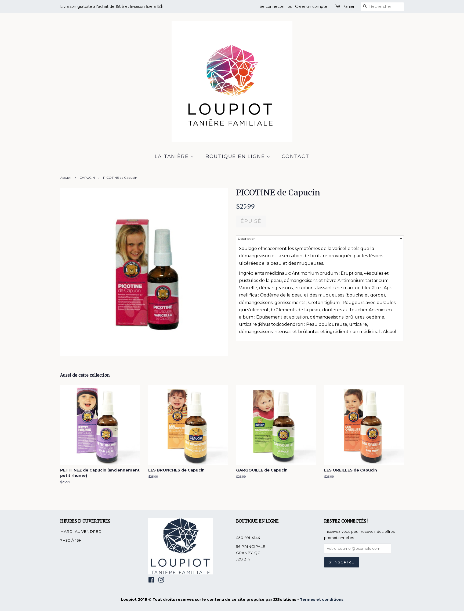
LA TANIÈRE (172, 156)
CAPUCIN (87, 178)
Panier (348, 6)
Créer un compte (311, 6)
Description (247, 239)
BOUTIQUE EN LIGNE (236, 156)
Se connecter (272, 6)
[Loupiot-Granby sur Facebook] (151, 581)
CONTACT (295, 156)
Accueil (65, 178)
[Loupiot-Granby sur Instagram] (161, 581)
